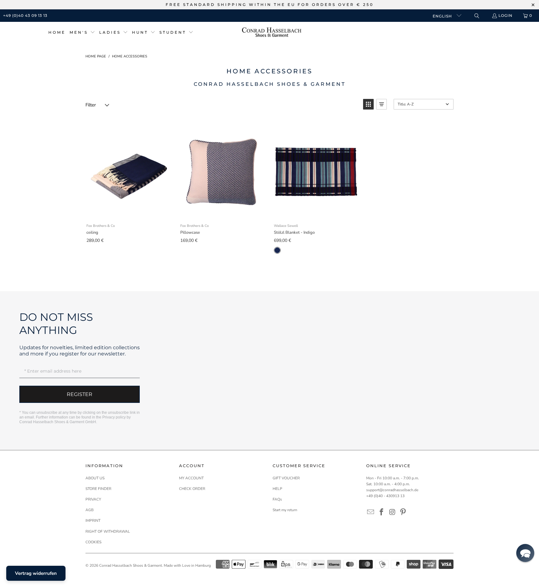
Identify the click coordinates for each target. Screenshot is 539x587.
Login (505, 15)
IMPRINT (92, 520)
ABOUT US (94, 478)
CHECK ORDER (192, 488)
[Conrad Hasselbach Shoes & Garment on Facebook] (381, 512)
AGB (89, 509)
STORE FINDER (98, 488)
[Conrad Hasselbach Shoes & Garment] (271, 32)
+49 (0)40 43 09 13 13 (25, 15)
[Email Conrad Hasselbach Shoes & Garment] (371, 512)
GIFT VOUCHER (286, 478)
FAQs (277, 499)
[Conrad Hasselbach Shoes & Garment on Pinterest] (403, 512)
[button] (82, 32)
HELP (277, 488)
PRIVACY (93, 499)
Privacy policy (114, 417)
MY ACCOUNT (191, 478)
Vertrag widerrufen (36, 573)
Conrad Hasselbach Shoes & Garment (130, 565)
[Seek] (476, 15)
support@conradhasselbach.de (392, 489)
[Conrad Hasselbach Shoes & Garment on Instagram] (392, 512)
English (443, 16)
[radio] (277, 250)
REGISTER (79, 394)
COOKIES (93, 542)
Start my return (285, 509)
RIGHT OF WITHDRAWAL (107, 531)
